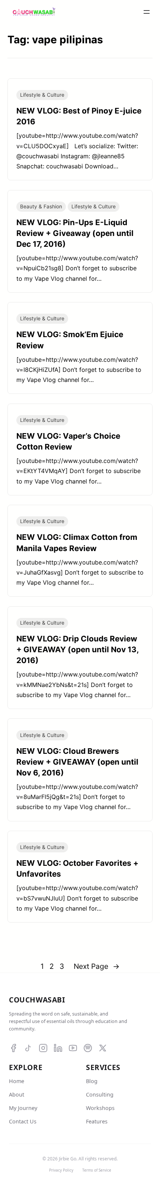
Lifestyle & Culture (42, 95)
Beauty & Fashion (41, 206)
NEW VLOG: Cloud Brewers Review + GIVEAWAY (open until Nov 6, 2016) (77, 761)
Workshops (100, 1107)
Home (16, 1081)
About (16, 1094)
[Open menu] (146, 11)
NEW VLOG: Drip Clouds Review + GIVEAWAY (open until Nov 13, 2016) (77, 649)
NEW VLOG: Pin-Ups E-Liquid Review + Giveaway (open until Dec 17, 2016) (75, 233)
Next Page (96, 966)
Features (97, 1121)
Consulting (99, 1094)
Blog (91, 1081)
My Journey (23, 1107)
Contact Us (22, 1121)
